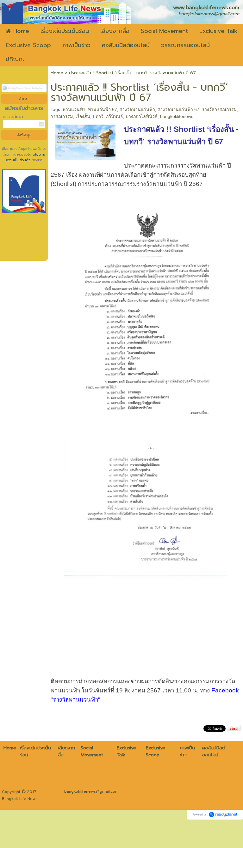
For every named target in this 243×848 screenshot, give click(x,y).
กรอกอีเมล (13, 117)
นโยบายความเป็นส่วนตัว (26, 157)
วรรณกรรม (62, 116)
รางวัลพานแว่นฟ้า (137, 109)
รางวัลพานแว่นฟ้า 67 (178, 109)
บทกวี (98, 116)
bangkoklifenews (176, 116)
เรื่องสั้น (82, 116)
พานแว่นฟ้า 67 (102, 109)
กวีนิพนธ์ (114, 116)
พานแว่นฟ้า (74, 109)
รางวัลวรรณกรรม (219, 109)
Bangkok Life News (20, 799)
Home (57, 73)
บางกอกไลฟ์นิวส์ (142, 116)
